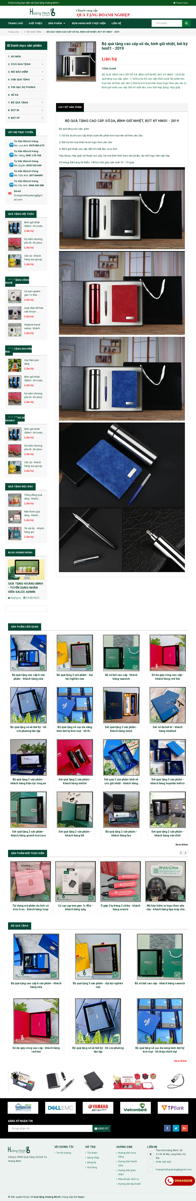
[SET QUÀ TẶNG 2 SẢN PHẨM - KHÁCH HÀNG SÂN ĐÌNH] (167, 810)
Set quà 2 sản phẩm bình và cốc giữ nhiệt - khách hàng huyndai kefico (121, 783)
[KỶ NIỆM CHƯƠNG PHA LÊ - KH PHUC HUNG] (14, 244)
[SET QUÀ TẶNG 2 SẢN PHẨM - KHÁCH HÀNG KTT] (75, 810)
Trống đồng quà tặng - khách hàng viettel (33, 498)
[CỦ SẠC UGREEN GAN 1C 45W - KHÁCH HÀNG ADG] (14, 296)
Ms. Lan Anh (21, 145)
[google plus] (184, 1128)
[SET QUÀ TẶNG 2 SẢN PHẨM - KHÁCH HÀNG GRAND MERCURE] (28, 810)
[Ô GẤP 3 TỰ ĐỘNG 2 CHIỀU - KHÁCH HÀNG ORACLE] (120, 881)
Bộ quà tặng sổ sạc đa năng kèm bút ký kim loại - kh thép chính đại (75, 731)
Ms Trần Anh (21, 175)
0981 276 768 (33, 155)
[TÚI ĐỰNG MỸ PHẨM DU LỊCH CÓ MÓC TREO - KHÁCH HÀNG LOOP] (30, 881)
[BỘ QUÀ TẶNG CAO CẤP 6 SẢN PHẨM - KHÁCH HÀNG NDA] (28, 653)
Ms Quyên (19, 165)
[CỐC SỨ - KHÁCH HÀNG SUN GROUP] (14, 261)
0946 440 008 (36, 185)
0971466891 (36, 175)
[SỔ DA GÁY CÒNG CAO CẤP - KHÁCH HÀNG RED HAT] (167, 653)
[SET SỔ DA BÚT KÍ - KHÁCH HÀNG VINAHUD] (167, 705)
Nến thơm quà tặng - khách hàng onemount (33, 515)
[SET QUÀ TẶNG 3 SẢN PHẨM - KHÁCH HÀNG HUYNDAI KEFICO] (167, 757)
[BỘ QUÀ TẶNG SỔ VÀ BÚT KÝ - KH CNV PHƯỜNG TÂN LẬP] (28, 705)
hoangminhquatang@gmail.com (28, 197)
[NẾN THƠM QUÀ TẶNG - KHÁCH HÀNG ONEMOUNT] (14, 517)
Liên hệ (116, 23)
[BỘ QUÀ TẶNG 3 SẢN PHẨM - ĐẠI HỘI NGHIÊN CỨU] (75, 653)
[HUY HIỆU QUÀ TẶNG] (14, 365)
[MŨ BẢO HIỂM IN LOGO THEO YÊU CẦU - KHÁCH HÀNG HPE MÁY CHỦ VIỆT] (165, 881)
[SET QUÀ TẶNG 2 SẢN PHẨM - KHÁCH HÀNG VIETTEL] (75, 757)
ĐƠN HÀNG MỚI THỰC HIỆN (89, 23)
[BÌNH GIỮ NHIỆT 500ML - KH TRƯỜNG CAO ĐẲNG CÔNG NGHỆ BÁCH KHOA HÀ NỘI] (14, 227)
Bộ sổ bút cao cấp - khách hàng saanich (160, 983)
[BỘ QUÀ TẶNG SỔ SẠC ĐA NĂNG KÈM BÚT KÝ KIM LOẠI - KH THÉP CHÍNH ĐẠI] (75, 705)
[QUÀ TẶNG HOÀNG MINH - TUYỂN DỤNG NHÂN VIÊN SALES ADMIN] (26, 569)
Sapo (81, 1196)
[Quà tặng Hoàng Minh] (28, 1149)
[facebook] (167, 1128)
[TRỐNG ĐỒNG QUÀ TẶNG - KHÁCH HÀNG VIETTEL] (14, 500)
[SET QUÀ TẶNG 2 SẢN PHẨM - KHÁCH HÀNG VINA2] (121, 705)
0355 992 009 (33, 165)
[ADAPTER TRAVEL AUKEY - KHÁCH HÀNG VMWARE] (14, 330)
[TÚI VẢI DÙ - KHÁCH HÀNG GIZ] (14, 533)
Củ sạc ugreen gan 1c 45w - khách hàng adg (33, 295)
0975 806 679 (36, 145)
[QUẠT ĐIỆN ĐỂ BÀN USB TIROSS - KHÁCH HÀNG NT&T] (14, 313)
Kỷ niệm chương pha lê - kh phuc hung (33, 242)
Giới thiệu (35, 23)
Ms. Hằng (19, 155)
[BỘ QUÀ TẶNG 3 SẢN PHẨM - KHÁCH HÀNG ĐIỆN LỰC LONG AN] (28, 757)
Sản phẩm (55, 23)
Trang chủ (15, 23)
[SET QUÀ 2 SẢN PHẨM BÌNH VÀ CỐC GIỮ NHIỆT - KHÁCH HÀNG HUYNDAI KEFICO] (121, 757)
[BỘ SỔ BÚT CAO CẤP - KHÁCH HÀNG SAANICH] (121, 653)
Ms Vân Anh (21, 185)
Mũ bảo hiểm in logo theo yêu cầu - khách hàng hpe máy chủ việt (165, 909)
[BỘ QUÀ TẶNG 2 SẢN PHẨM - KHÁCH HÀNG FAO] (121, 810)
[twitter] (176, 1128)
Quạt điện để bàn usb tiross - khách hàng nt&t (33, 311)
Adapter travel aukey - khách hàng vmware (32, 328)
